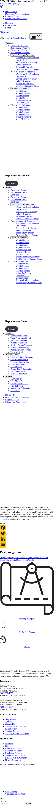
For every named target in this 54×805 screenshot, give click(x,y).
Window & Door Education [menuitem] (21, 357)
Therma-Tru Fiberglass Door (27, 280)
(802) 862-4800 (6, 693)
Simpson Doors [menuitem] (22, 254)
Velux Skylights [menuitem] (22, 103)
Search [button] (8, 28)
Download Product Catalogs (17, 14)
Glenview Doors (22, 275)
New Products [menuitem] (16, 367)
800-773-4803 (11, 11)
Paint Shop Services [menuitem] (18, 343)
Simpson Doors (22, 278)
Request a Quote (12, 16)
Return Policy (11, 729)
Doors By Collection (19, 238)
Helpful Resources (23, 81)
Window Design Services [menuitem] (20, 350)
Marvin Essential (23, 110)
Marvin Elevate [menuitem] (22, 91)
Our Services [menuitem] (21, 60)
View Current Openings (10, 3)
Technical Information (25, 83)
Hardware (14, 195)
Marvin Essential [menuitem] (23, 93)
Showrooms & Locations (15, 726)
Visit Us (27, 646)
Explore (11, 183)
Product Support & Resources (23, 55)
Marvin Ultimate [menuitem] (22, 98)
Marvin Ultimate (22, 114)
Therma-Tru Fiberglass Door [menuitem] (27, 257)
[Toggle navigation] (35, 36)
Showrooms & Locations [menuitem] (20, 388)
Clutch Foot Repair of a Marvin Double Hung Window (24, 558)
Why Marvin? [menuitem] (16, 381)
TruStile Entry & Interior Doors (29, 282)
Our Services (21, 76)
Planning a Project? (27, 619)
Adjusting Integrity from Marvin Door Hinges (19, 557)
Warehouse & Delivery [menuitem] (19, 347)
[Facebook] (27, 527)
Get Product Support (27, 632)
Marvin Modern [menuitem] (22, 96)
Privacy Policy (11, 791)
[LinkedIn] (27, 539)
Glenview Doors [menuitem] (22, 252)
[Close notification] (1, 7)
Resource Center (12, 355)
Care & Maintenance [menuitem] (19, 359)
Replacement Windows (20, 48)
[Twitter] (27, 533)
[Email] (27, 545)
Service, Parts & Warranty (26, 79)
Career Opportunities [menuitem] (19, 383)
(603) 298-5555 (6, 707)
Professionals (10, 25)
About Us (9, 376)
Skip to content (6, 32)
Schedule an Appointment (16, 19)
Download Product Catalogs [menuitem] (27, 69)
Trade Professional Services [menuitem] (21, 338)
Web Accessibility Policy (15, 794)
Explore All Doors (18, 190)
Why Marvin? (11, 719)
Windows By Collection (20, 88)
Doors (8, 188)
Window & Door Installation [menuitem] (27, 58)
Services (9, 333)
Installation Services (13, 753)
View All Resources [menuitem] (18, 374)
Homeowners (10, 23)
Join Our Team (11, 731)
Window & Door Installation (27, 74)
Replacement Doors (18, 192)
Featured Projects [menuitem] (17, 371)
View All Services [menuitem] (17, 352)
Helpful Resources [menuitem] (23, 65)
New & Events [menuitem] (16, 386)
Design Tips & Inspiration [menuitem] (21, 369)
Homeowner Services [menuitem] (19, 336)
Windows (9, 43)
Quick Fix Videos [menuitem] (17, 364)
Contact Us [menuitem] (15, 390)
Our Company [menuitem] (16, 379)
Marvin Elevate (22, 107)
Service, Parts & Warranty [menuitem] (26, 62)
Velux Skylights (22, 119)
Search (3, 801)
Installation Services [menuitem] (18, 340)
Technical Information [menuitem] (25, 67)
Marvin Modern (22, 112)
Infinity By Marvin (23, 117)
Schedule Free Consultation (16, 755)
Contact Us (10, 724)
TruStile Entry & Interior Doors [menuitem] (29, 259)
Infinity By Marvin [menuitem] (23, 100)
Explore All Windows (19, 45)
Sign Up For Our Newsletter (17, 733)
